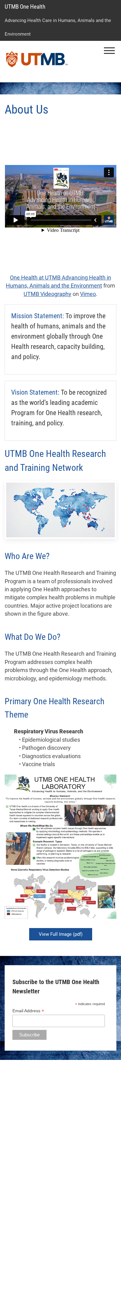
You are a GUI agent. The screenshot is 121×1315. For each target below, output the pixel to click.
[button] (109, 51)
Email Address (28, 1011)
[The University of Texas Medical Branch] (37, 61)
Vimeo (88, 294)
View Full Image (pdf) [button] (61, 934)
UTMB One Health (25, 6)
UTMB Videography (47, 294)
